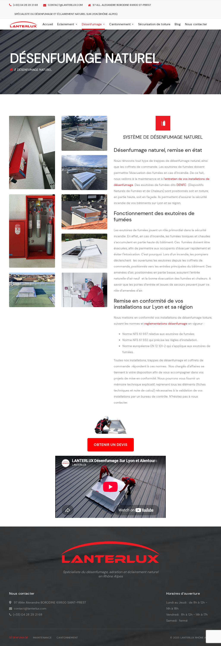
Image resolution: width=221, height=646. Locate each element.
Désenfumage (18, 637)
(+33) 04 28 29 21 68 (25, 5)
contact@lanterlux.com (65, 5)
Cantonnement (67, 637)
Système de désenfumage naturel (163, 137)
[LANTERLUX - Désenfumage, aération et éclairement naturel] (23, 24)
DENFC (181, 185)
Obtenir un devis (110, 444)
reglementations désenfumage (165, 323)
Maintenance (42, 637)
